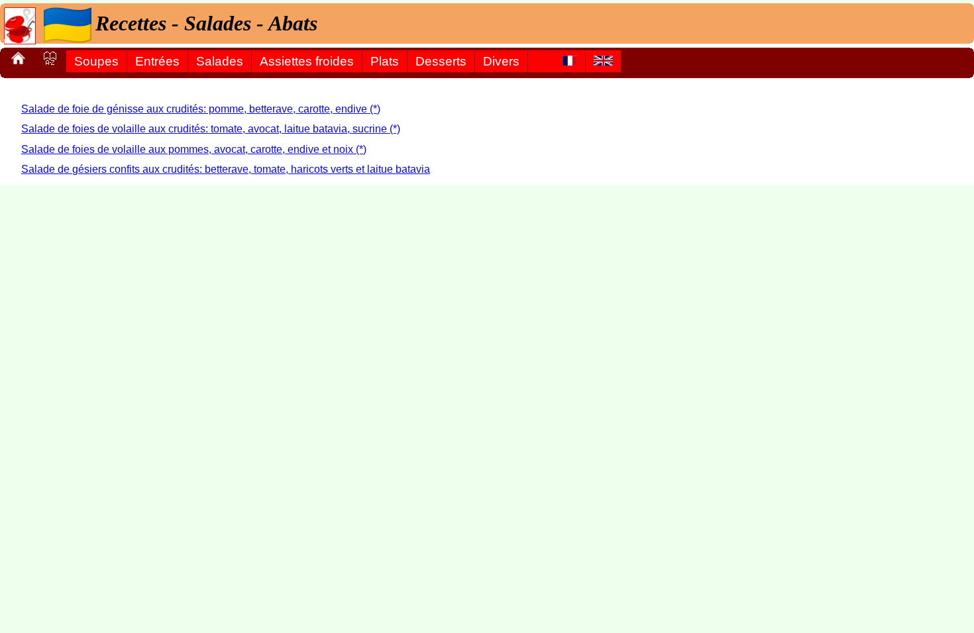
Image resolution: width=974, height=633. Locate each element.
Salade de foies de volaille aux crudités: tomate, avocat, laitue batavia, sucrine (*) (210, 128)
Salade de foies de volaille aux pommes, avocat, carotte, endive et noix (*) (193, 149)
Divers (501, 61)
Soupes (96, 61)
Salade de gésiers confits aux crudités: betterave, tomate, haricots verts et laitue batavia (225, 169)
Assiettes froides (307, 61)
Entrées (157, 61)
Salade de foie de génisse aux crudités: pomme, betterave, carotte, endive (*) (200, 109)
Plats (384, 61)
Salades (219, 61)
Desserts (440, 61)
